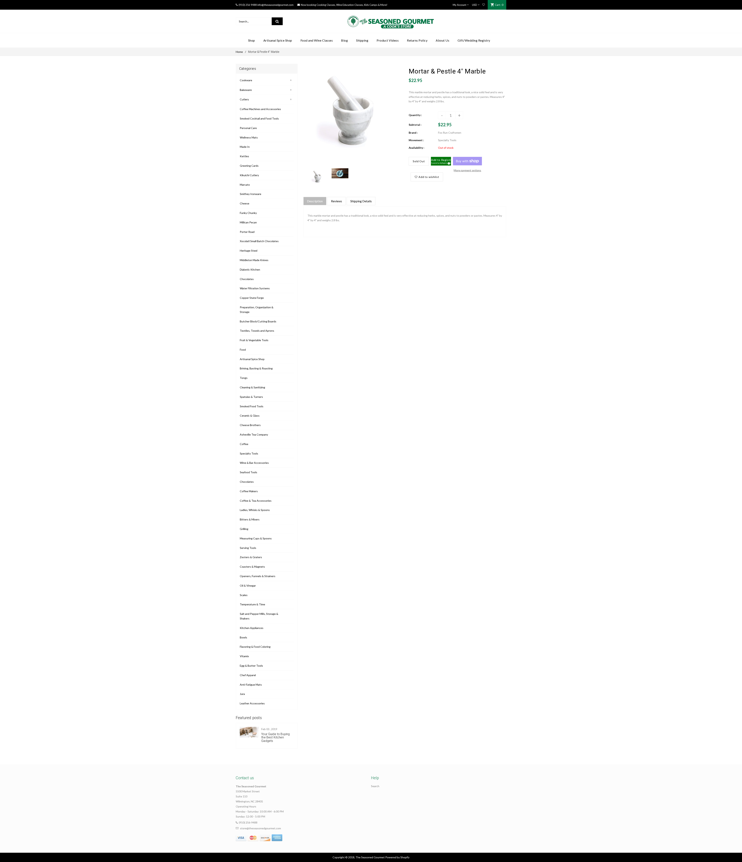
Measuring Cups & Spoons (256, 538)
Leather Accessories (252, 703)
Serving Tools (248, 547)
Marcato (245, 184)
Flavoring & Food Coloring (255, 646)
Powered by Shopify (397, 857)
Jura (242, 693)
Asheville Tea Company (254, 434)
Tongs (244, 377)
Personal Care (248, 128)
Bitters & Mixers (250, 519)
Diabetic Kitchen (250, 269)
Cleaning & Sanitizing (252, 387)
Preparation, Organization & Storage (256, 310)
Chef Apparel (248, 675)
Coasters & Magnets (252, 566)
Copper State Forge (252, 297)
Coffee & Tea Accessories (255, 500)
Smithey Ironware (250, 194)
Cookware (246, 80)
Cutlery (244, 99)
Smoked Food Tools (251, 406)
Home (239, 51)
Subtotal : (415, 124)
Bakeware (246, 89)
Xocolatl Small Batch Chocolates (259, 241)
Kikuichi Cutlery (249, 175)
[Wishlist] (483, 5)
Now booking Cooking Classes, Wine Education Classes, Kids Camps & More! (344, 4)
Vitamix (244, 656)
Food (243, 349)
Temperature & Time (252, 604)
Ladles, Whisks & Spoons (255, 510)
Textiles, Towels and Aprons (257, 330)
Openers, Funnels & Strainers (257, 576)
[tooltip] (448, 163)
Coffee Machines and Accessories (260, 109)
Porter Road (247, 231)
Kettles (244, 156)
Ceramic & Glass (250, 415)
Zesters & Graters (251, 557)
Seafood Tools (248, 472)
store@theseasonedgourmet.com (260, 828)
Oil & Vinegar (248, 585)
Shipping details (361, 201)
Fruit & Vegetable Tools (254, 340)
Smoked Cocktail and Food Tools (259, 118)
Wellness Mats (249, 137)
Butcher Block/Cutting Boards (258, 321)
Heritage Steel (248, 250)
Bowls (243, 637)
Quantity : (415, 115)
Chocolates (247, 279)
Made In (245, 146)
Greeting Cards (249, 165)
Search (375, 786)
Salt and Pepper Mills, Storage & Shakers (259, 616)
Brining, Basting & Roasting (256, 368)
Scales (244, 595)
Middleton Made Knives (254, 260)
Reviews (336, 201)
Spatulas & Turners (251, 396)
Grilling (244, 529)
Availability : (416, 147)
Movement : (416, 140)
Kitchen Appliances (251, 628)
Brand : (413, 132)
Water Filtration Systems (255, 288)
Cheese (244, 203)
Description (315, 201)
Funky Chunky (248, 212)
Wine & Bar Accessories (254, 462)
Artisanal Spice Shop (252, 359)
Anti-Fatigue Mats (251, 684)
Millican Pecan (248, 222)
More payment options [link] (467, 170)
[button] (441, 161)
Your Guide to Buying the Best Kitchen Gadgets (275, 737)
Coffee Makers (249, 491)
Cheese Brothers (250, 425)
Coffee (244, 444)
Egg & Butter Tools (251, 665)
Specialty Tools (249, 453)
